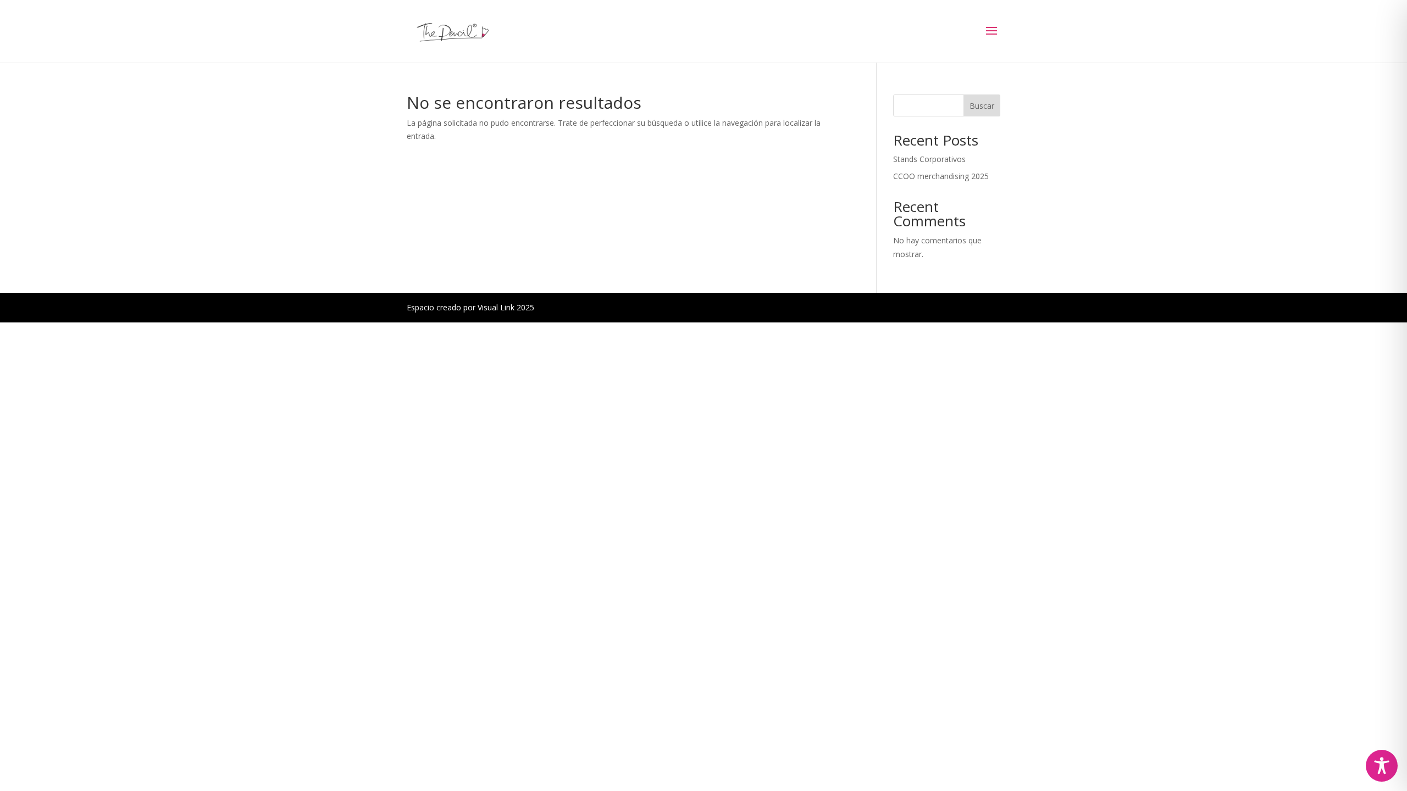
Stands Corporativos (929, 159)
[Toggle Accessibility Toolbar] (1382, 766)
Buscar (982, 106)
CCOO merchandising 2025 (941, 176)
